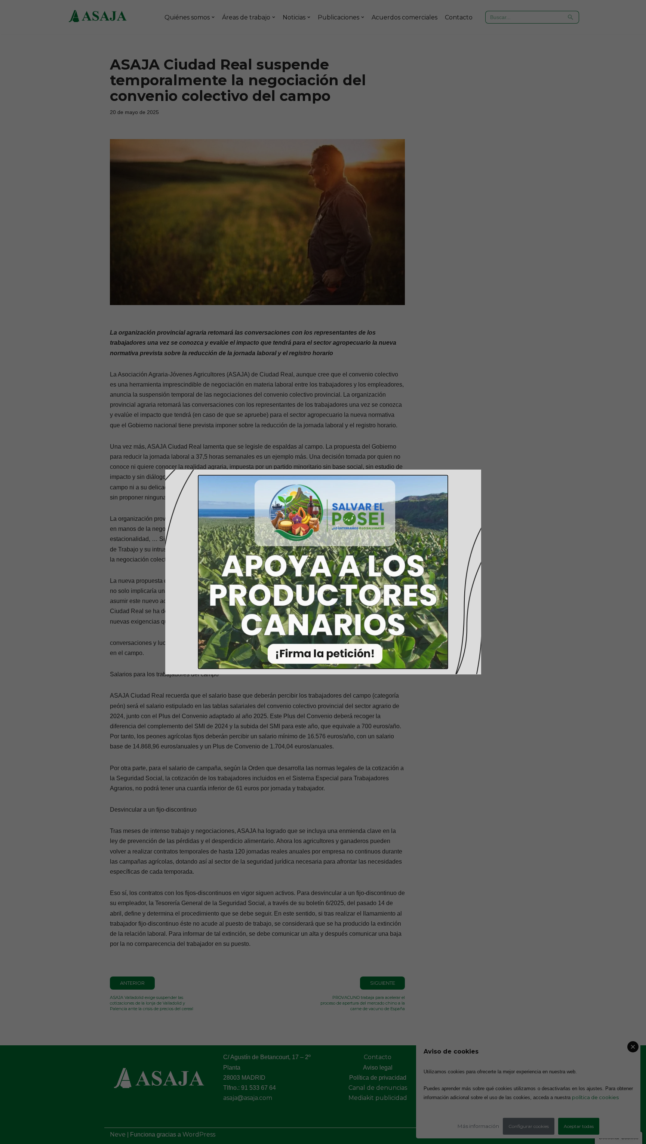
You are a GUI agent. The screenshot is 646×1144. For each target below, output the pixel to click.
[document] (323, 572)
